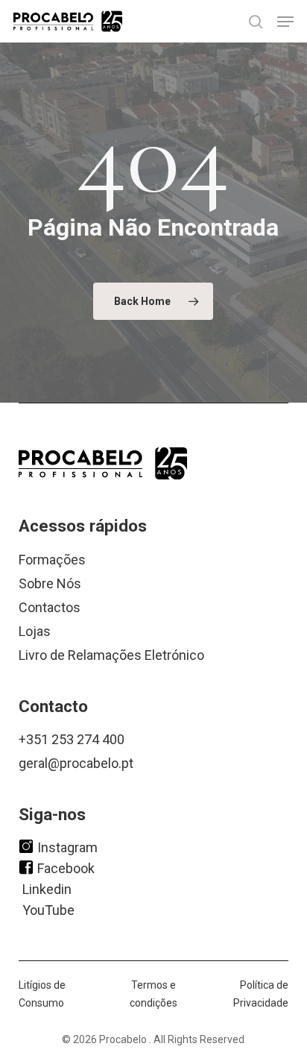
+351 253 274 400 (71, 739)
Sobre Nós (50, 583)
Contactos (49, 607)
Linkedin (47, 888)
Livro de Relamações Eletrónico (111, 655)
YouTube (48, 909)
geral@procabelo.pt (76, 763)
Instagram (67, 847)
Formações (52, 559)
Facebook (66, 867)
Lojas (35, 631)
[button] (285, 21)
